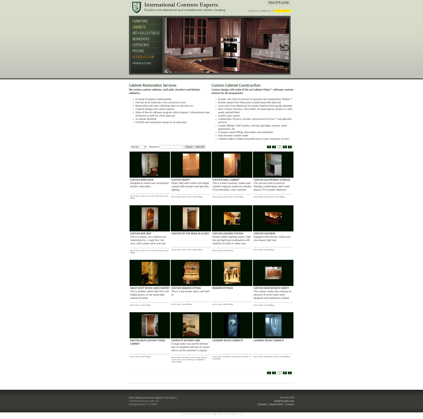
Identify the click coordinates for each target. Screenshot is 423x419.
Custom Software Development (196, 414)
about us (252, 11)
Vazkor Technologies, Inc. (230, 414)
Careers (290, 404)
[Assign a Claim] (146, 59)
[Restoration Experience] (146, 47)
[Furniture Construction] (146, 23)
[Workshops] (146, 41)
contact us (265, 11)
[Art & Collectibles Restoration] (146, 35)
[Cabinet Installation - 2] (150, 175)
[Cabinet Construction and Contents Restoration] (146, 29)
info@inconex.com (284, 401)
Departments (276, 404)
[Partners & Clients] (146, 66)
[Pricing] (146, 53)
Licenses (262, 404)
